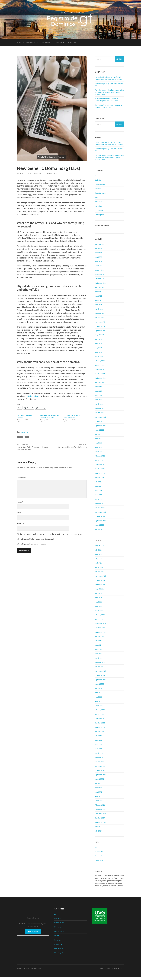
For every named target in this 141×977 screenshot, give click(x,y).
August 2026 (99, 244)
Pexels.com (61, 157)
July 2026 (98, 248)
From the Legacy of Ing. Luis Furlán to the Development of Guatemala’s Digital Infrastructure (109, 92)
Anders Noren (113, 968)
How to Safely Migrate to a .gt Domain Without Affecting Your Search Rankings (109, 78)
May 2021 (98, 490)
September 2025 (100, 283)
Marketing (24, 432)
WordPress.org (100, 860)
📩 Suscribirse (33, 931)
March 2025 (99, 309)
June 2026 (98, 253)
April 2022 (98, 447)
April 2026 (98, 261)
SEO (27, 437)
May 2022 (98, 443)
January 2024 (99, 365)
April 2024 (98, 352)
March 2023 (99, 404)
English (59, 42)
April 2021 (98, 495)
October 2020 (100, 516)
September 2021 (100, 473)
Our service (99, 210)
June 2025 (98, 296)
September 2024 (100, 330)
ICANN (21, 437)
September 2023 (100, 378)
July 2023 (98, 387)
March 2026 (99, 266)
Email (19, 512)
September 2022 (100, 426)
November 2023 (100, 369)
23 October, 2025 (24, 173)
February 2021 (100, 503)
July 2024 (98, 339)
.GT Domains (30, 42)
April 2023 (98, 400)
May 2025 (98, 300)
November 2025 (100, 274)
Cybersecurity (100, 184)
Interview (98, 202)
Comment (21, 477)
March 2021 (99, 499)
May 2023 (98, 395)
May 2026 (98, 257)
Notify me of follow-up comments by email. (37, 539)
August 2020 (99, 525)
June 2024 (98, 343)
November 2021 (100, 464)
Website (20, 523)
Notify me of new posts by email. (33, 544)
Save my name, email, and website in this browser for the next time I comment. (51, 534)
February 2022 (100, 456)
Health (97, 197)
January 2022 (99, 460)
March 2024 (99, 356)
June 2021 (98, 486)
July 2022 (98, 434)
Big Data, (98, 180)
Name (20, 502)
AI (95, 176)
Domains (98, 189)
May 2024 (98, 348)
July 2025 (98, 292)
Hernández (39, 173)
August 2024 (99, 335)
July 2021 (98, 482)
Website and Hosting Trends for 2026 (72, 446)
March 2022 (99, 451)
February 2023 (100, 408)
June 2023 (98, 391)
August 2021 (99, 477)
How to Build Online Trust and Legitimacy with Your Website (32, 447)
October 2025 (100, 279)
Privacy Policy (46, 42)
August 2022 (99, 430)
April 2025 (98, 305)
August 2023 (99, 382)
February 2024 (100, 361)
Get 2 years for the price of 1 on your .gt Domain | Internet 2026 (108, 106)
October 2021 (100, 469)
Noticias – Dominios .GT (32, 968)
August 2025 (99, 287)
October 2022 (100, 421)
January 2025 (99, 317)
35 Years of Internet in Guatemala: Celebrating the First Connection (107, 100)
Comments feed (100, 856)
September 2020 (100, 521)
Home (19, 42)
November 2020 (100, 512)
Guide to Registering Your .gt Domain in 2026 (109, 85)
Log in (97, 847)
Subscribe (72, 42)
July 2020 (98, 529)
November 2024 (100, 322)
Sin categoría (99, 215)
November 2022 (100, 417)
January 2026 (99, 270)
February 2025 (100, 313)
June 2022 (98, 439)
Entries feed (99, 851)
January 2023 (99, 413)
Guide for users (100, 193)
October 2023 (100, 374)
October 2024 (100, 326)
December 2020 (100, 508)
